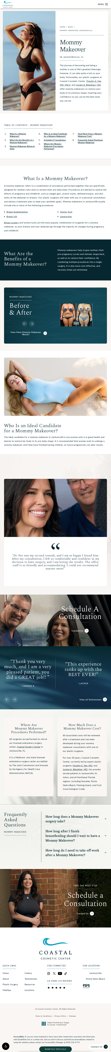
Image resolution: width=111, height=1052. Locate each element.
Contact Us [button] (96, 1046)
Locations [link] (29, 990)
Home (62, 27)
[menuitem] (12, 973)
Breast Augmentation (17, 211)
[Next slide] (32, 324)
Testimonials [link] (31, 978)
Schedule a (85, 895)
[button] (5, 1046)
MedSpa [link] (7, 990)
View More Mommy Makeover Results (25, 333)
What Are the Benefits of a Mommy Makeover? (22, 141)
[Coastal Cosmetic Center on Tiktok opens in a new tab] (65, 973)
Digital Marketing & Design (58, 1024)
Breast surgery (11, 222)
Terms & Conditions (43, 1016)
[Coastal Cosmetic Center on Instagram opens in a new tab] (48, 973)
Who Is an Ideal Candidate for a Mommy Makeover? (55, 135)
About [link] (6, 978)
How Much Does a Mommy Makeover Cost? (90, 135)
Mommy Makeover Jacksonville (76, 30)
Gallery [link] (28, 973)
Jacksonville (95, 973)
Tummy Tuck (66, 211)
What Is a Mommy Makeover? (18, 135)
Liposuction (66, 216)
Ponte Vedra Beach (95, 978)
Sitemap (72, 1016)
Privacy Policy (60, 1016)
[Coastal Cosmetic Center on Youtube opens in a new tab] (60, 973)
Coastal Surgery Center (28, 746)
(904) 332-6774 (73, 1042)
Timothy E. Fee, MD (82, 765)
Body (70, 27)
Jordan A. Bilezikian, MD (88, 84)
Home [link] (6, 973)
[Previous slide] (24, 324)
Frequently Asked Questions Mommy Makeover (90, 141)
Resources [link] (30, 984)
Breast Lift (11, 216)
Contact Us (77, 630)
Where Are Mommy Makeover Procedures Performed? (53, 146)
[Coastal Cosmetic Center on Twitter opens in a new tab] (54, 973)
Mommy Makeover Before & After (22, 147)
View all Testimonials (90, 699)
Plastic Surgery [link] (10, 984)
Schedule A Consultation (55, 140)
